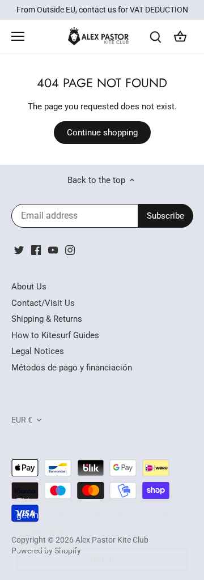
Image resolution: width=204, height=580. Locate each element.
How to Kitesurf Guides (55, 335)
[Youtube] (53, 250)
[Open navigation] (17, 36)
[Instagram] (70, 250)
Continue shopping (102, 132)
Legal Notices (37, 351)
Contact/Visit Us (43, 303)
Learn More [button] (41, 530)
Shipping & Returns (46, 319)
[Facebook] (36, 250)
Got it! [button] (102, 559)
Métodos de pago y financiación (71, 367)
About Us (28, 287)
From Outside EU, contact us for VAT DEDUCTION (102, 9)
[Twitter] (19, 250)
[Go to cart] (180, 36)
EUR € (21, 419)
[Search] (155, 36)
